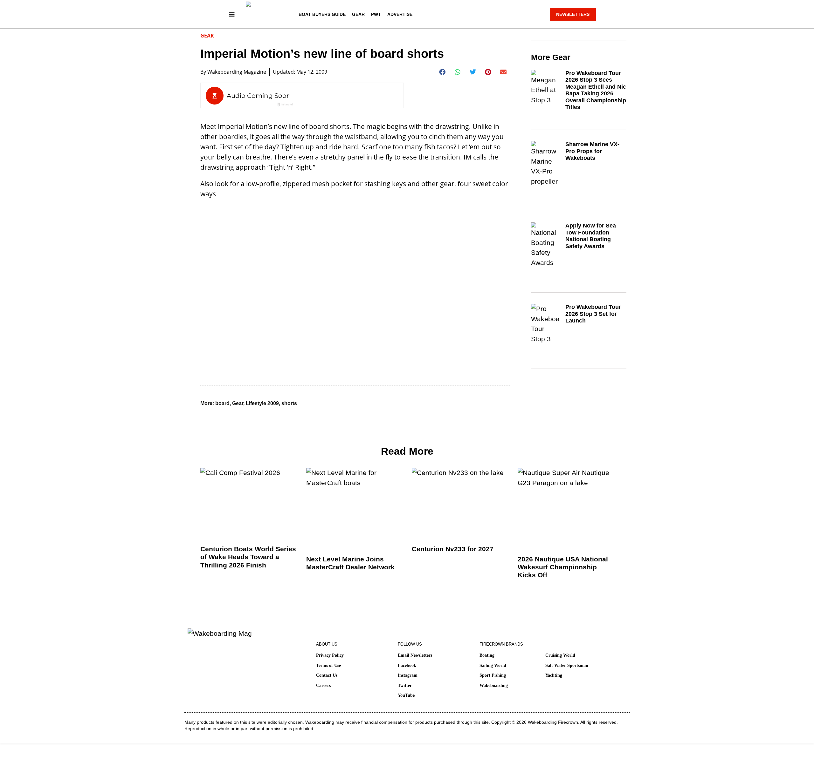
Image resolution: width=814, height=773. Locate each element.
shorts (289, 403)
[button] (442, 72)
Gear (358, 14)
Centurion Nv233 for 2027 (452, 549)
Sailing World (492, 665)
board (222, 403)
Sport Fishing (492, 675)
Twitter (405, 685)
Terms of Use (328, 665)
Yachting (553, 675)
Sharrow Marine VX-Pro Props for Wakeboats (592, 151)
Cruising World (560, 655)
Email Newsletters (415, 655)
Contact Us (326, 675)
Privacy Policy (330, 655)
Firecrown (568, 722)
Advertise (399, 14)
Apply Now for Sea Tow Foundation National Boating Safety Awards (590, 235)
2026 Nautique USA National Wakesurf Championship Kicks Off (563, 567)
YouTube (406, 695)
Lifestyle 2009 (262, 403)
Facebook (407, 665)
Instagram (407, 675)
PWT (376, 14)
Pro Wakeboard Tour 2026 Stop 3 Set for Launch (593, 314)
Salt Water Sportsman (566, 665)
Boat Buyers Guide (322, 14)
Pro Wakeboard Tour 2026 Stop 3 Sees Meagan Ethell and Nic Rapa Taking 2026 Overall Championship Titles (595, 90)
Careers (323, 685)
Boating (486, 655)
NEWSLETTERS (573, 14)
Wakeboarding (493, 685)
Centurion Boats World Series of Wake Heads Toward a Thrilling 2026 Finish (248, 556)
